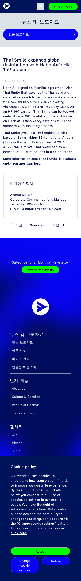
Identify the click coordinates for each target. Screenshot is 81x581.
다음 (56, 225)
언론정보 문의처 (24, 367)
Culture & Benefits (26, 397)
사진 (15, 435)
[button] (41, 6)
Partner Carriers (26, 164)
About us (18, 389)
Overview (37, 225)
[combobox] (40, 34)
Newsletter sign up (40, 270)
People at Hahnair (25, 405)
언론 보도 (19, 351)
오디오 (17, 451)
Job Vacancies (23, 413)
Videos (17, 443)
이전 (18, 225)
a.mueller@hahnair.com (41, 209)
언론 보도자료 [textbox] (19, 34)
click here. (19, 533)
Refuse (56, 561)
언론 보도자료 (22, 342)
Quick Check (63, 7)
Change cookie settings (24, 565)
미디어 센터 (21, 359)
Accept (41, 551)
